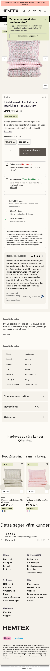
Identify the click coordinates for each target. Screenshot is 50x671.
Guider (30, 600)
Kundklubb (8, 587)
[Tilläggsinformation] (20, 111)
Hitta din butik (33, 587)
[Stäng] (45, 19)
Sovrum (7, 24)
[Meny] (45, 10)
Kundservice (33, 584)
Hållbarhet (8, 584)
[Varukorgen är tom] (40, 10)
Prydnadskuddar (34, 566)
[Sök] (24, 10)
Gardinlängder (33, 562)
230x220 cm (24, 142)
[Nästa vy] (45, 58)
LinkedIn (7, 566)
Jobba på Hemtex (11, 597)
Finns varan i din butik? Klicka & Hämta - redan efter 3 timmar (25, 3)
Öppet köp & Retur (36, 597)
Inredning (31, 569)
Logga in (35, 245)
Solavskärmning (34, 572)
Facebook (7, 559)
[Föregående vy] (4, 58)
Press (5, 594)
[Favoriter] (34, 10)
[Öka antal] (15, 151)
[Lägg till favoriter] (45, 86)
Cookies (31, 590)
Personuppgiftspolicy (37, 594)
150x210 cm (10, 142)
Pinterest (7, 569)
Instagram (7, 562)
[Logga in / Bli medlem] (29, 10)
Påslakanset (32, 559)
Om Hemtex (9, 590)
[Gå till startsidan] (10, 10)
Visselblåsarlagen (11, 600)
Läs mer (8, 131)
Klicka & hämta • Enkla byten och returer (25, 667)
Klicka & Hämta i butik (31, 151)
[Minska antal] (6, 151)
